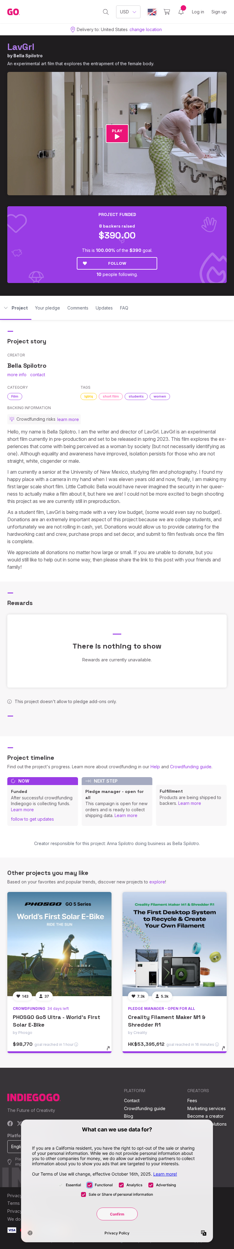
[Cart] (167, 12)
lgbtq (88, 396)
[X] (20, 1124)
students (136, 396)
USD (124, 11)
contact (37, 374)
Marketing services (206, 1108)
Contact (132, 1100)
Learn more (22, 809)
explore (157, 881)
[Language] (152, 12)
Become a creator (205, 1116)
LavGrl (20, 47)
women (160, 396)
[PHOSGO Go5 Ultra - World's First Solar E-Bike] (59, 944)
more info (17, 374)
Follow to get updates (32, 819)
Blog (128, 1116)
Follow (117, 263)
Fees (192, 1100)
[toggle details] (111, 1051)
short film (111, 396)
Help (155, 766)
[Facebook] (10, 1124)
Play (117, 130)
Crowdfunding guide (190, 766)
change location (145, 29)
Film (14, 396)
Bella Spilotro (28, 55)
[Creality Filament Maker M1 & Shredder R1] (174, 944)
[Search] (105, 12)
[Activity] (181, 12)
